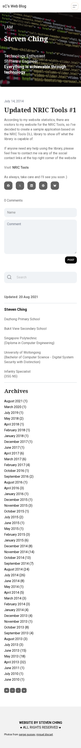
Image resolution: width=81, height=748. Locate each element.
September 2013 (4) (18, 633)
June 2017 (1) (14, 448)
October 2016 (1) (16, 471)
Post (71, 260)
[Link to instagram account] (12, 690)
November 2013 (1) (18, 622)
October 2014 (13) (17, 558)
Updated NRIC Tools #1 (40, 110)
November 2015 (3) (18, 506)
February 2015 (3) (17, 535)
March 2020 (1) (15, 407)
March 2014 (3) (15, 598)
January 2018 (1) (16, 436)
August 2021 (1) (15, 401)
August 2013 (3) (15, 639)
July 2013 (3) (13, 645)
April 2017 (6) (14, 453)
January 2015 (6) (16, 540)
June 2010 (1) (14, 680)
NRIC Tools (20, 167)
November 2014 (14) (19, 552)
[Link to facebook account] (6, 690)
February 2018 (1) (17, 430)
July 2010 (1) (13, 674)
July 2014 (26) (14, 575)
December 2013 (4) (18, 616)
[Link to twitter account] (18, 690)
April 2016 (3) (14, 488)
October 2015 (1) (16, 511)
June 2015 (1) (14, 523)
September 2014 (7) (18, 564)
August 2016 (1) (15, 482)
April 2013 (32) (15, 662)
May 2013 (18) (14, 656)
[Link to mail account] (24, 690)
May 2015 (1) (13, 529)
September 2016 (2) (18, 477)
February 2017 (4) (17, 465)
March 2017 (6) (15, 459)
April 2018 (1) (14, 424)
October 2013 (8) (16, 627)
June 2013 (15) (15, 651)
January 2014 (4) (16, 610)
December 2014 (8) (18, 546)
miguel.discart (44, 734)
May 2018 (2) (13, 419)
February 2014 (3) (17, 604)
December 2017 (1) (18, 442)
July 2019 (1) (13, 413)
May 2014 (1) (13, 587)
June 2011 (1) (14, 668)
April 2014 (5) (14, 593)
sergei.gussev (27, 734)
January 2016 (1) (16, 494)
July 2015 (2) (13, 517)
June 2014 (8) (14, 581)
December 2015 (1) (18, 500)
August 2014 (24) (16, 569)
